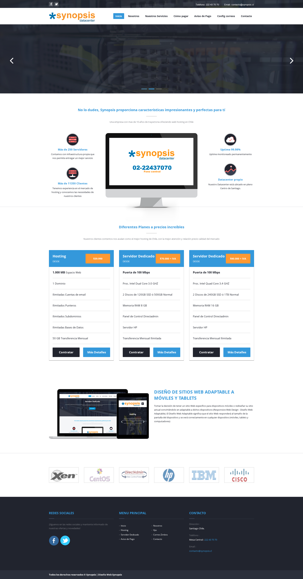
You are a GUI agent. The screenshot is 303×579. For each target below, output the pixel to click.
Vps (155, 530)
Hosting (124, 530)
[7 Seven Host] (72, 16)
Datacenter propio (230, 179)
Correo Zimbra (160, 534)
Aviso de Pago (202, 16)
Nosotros (133, 16)
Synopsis (117, 574)
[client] (64, 475)
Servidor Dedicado (130, 534)
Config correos (226, 16)
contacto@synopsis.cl (200, 550)
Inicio (118, 16)
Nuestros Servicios (156, 16)
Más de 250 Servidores (72, 149)
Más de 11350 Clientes (72, 183)
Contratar (66, 352)
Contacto (246, 16)
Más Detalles (146, 66)
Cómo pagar (181, 16)
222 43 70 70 (210, 539)
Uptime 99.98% (230, 149)
